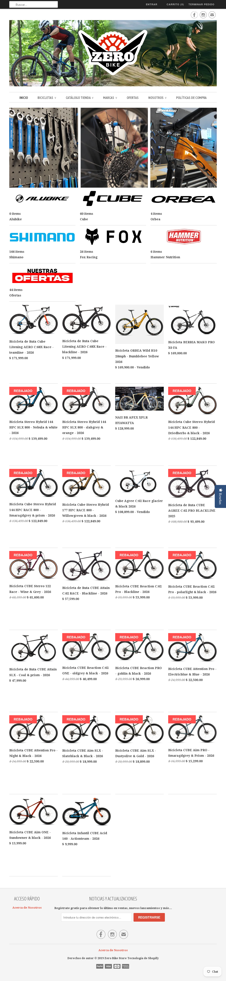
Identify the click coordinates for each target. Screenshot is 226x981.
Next (212, 148)
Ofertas (133, 97)
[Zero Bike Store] (113, 54)
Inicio (23, 97)
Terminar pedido (201, 4)
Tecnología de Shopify (143, 958)
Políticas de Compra (191, 97)
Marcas (110, 97)
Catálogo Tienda (79, 97)
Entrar (151, 4)
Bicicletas (47, 97)
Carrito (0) (175, 4)
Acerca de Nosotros (27, 907)
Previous (14, 148)
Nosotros (157, 97)
